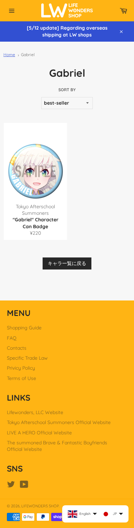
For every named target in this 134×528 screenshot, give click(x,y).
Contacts (16, 348)
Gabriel (28, 54)
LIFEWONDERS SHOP (40, 506)
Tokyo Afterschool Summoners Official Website (59, 422)
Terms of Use (21, 378)
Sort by (67, 89)
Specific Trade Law (27, 358)
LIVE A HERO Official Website (39, 433)
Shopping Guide (24, 328)
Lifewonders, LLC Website (35, 412)
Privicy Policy (21, 368)
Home (9, 54)
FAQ (11, 338)
